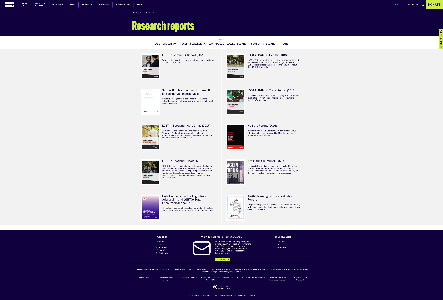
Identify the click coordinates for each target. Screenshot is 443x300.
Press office (162, 250)
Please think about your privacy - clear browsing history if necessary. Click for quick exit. (222, 295)
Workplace (216, 43)
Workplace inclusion (40, 4)
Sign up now (222, 259)
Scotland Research (264, 43)
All (157, 43)
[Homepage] (11, 4)
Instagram (281, 244)
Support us (87, 4)
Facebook (281, 247)
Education (170, 43)
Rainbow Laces (123, 4)
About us (25, 4)
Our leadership (162, 253)
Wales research (237, 43)
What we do (57, 4)
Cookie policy (143, 278)
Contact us (162, 242)
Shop (139, 4)
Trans (284, 43)
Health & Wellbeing (193, 43)
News (72, 4)
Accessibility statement (188, 278)
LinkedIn (282, 242)
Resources (104, 4)
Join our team (162, 247)
